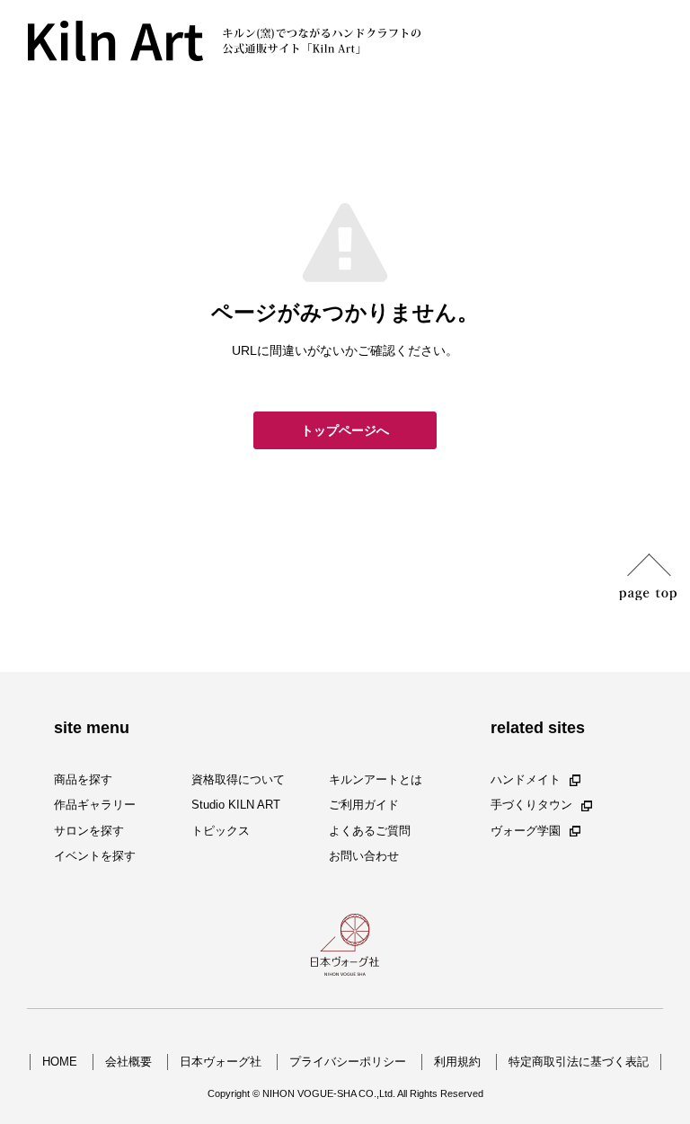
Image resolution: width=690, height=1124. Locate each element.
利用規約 (457, 1061)
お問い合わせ (364, 856)
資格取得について (238, 779)
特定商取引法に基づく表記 (579, 1061)
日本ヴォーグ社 (220, 1061)
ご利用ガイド (364, 805)
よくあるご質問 (370, 830)
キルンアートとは (375, 779)
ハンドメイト (526, 779)
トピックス (220, 830)
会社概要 (128, 1061)
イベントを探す (95, 856)
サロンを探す (89, 830)
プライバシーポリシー (347, 1061)
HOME (59, 1061)
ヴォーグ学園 (526, 830)
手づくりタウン (531, 805)
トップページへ (345, 430)
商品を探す (83, 779)
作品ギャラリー (95, 805)
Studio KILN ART (235, 805)
